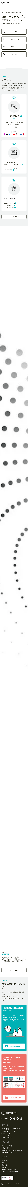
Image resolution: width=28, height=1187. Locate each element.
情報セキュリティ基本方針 (8, 1169)
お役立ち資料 (5, 1148)
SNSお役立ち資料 (9, 207)
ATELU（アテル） (6, 1133)
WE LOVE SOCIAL (9, 203)
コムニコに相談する (16, 1046)
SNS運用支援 (18, 31)
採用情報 (4, 1165)
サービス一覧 (5, 1135)
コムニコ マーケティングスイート (13, 164)
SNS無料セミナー (18, 46)
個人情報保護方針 (17, 1183)
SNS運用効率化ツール (17, 39)
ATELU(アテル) (8, 170)
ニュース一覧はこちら (17, 970)
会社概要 (4, 1161)
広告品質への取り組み (6, 1183)
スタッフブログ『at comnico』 (10, 1171)
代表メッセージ (5, 1163)
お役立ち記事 (18, 54)
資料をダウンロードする (16, 1098)
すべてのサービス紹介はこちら (16, 217)
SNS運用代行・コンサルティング (10, 1129)
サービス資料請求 (6, 1137)
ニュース (3, 1167)
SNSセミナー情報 (6, 1146)
